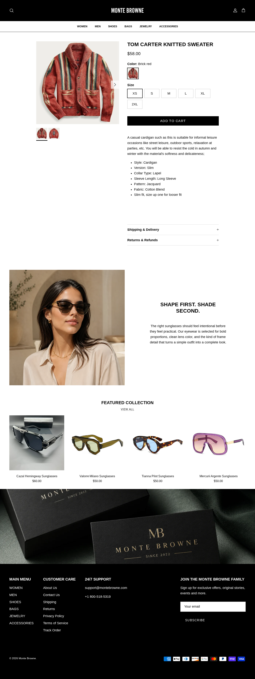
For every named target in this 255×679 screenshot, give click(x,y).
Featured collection (127, 402)
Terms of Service (55, 623)
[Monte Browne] (127, 10)
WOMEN (82, 26)
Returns (49, 609)
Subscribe (195, 620)
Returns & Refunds (142, 240)
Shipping (49, 602)
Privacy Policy (53, 616)
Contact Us (51, 595)
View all (127, 409)
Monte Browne (27, 658)
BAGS (128, 26)
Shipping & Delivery (143, 230)
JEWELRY (145, 26)
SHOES (112, 26)
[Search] (11, 10)
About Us (50, 588)
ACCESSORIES (168, 26)
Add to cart (173, 121)
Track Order (52, 630)
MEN (98, 26)
